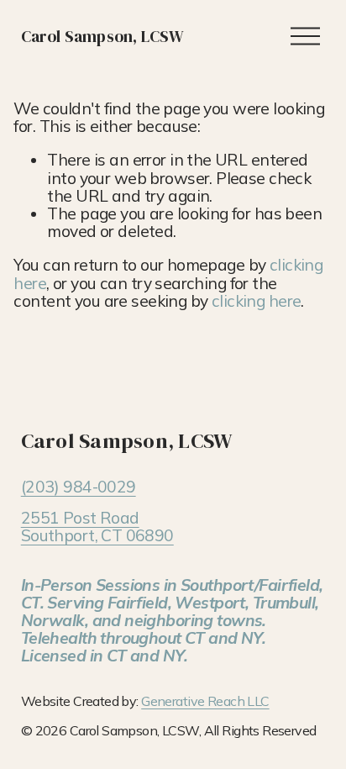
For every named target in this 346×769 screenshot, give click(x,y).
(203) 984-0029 (78, 487)
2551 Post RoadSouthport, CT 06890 (97, 527)
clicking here (256, 301)
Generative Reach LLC (205, 701)
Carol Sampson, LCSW (103, 36)
